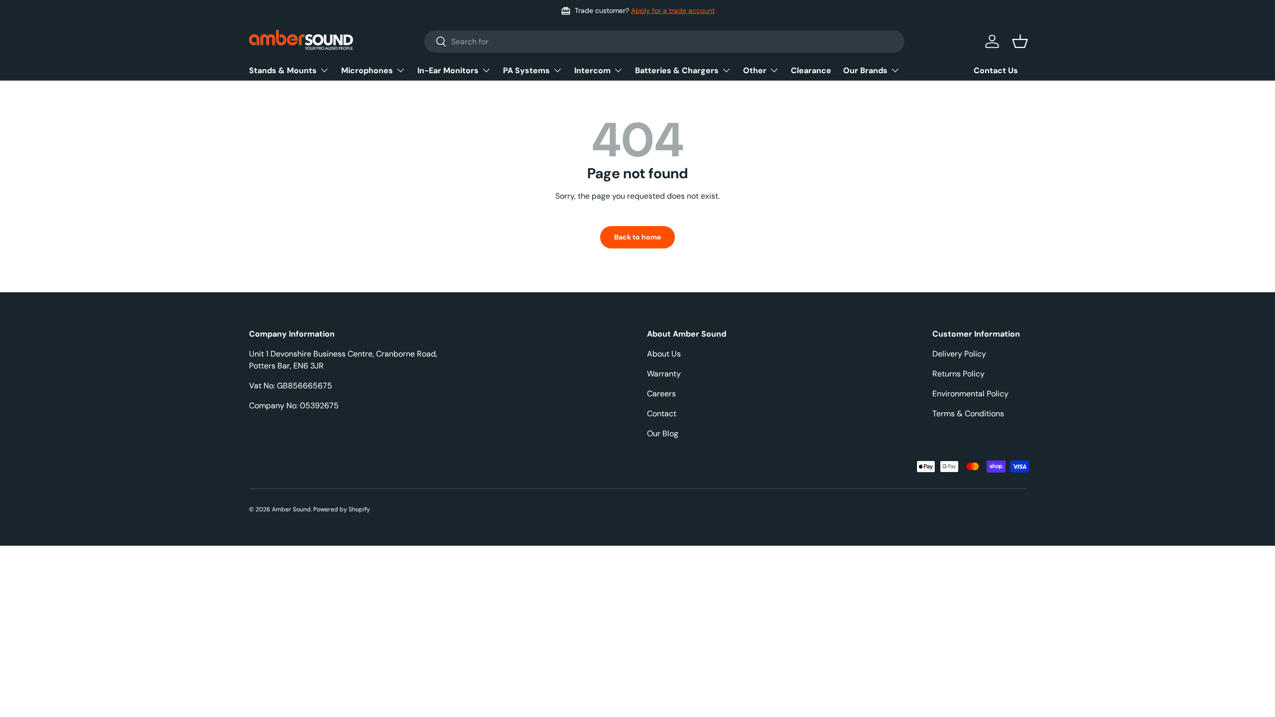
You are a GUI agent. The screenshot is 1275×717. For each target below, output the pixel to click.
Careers (661, 393)
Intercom (592, 70)
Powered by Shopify (341, 509)
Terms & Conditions (968, 413)
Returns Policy (958, 373)
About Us (664, 354)
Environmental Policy (970, 393)
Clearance (811, 70)
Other (754, 70)
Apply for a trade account (673, 10)
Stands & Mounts (283, 70)
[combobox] (664, 41)
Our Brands (865, 70)
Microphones (367, 70)
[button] (1020, 41)
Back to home (637, 237)
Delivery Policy (959, 354)
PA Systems (526, 70)
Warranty (664, 373)
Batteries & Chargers (677, 70)
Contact (661, 413)
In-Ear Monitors (448, 70)
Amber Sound (291, 509)
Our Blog (662, 433)
